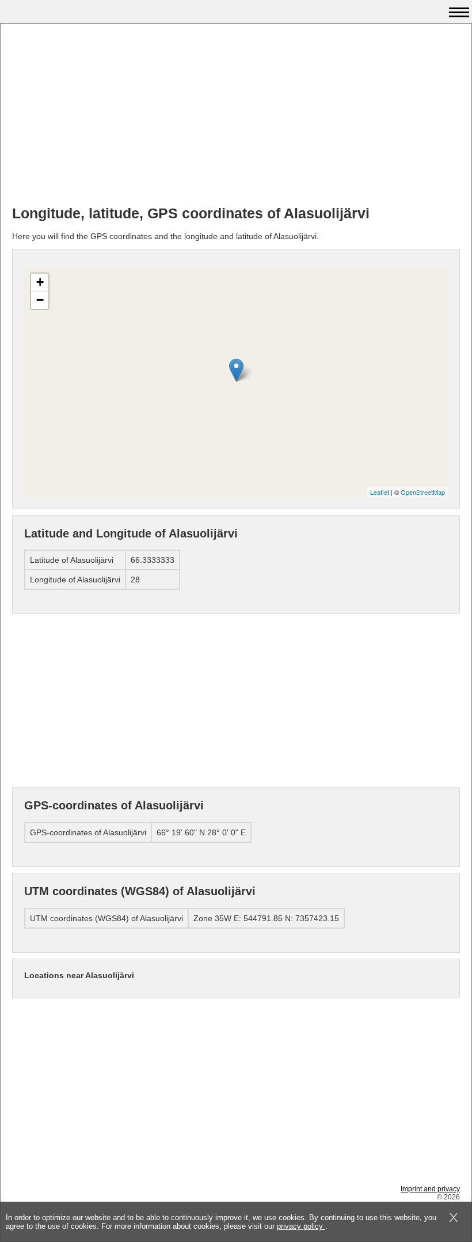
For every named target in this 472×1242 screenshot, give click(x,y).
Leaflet (379, 492)
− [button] (40, 300)
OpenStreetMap (423, 492)
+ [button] (40, 282)
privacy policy (301, 1226)
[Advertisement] (236, 115)
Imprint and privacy (430, 1189)
